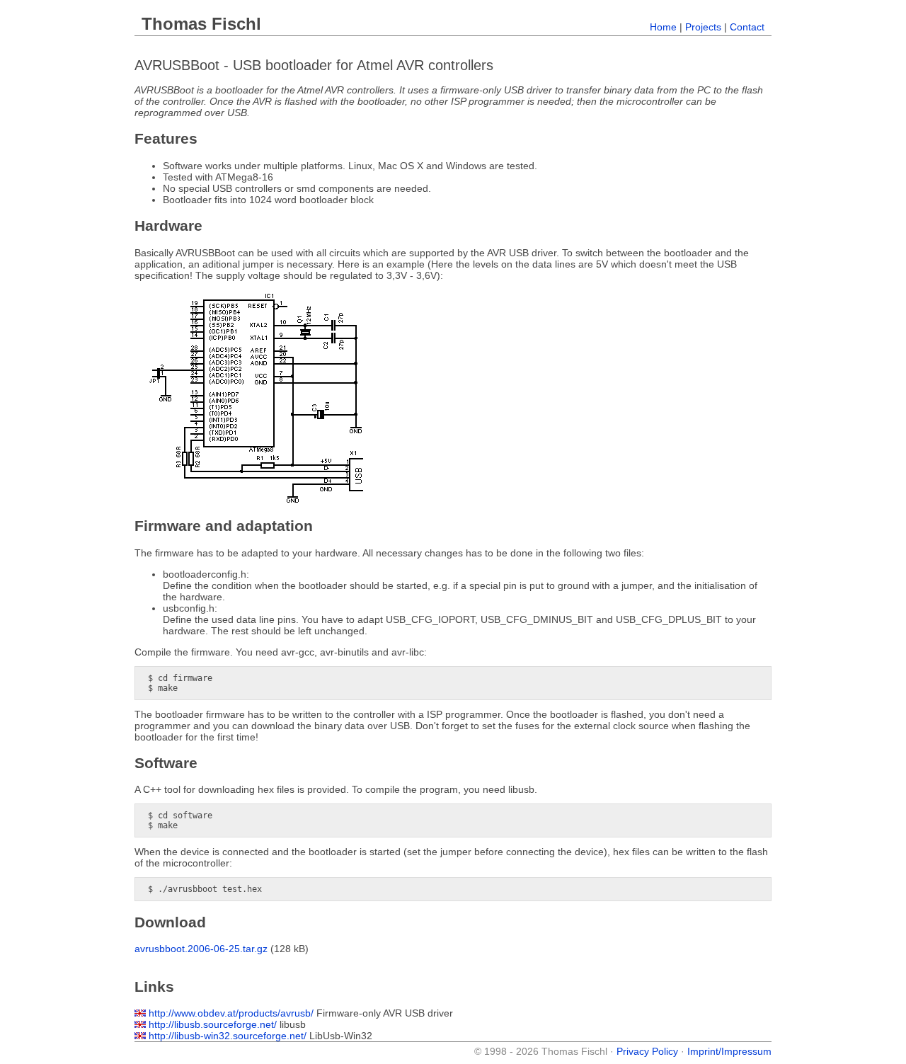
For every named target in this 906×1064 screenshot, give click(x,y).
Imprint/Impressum (729, 1051)
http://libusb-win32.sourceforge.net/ (227, 1035)
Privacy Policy (647, 1051)
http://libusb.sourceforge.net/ (213, 1024)
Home (663, 27)
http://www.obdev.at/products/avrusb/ (231, 1013)
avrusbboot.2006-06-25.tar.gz (201, 948)
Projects (703, 27)
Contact (747, 27)
